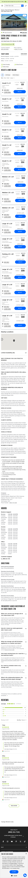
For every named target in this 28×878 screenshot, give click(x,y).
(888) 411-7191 (6, 558)
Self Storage (8, 74)
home (2, 9)
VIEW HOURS (24, 53)
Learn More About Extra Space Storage (13, 836)
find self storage (9, 9)
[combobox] (15, 5)
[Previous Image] (3, 21)
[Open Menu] (2, 5)
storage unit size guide (9, 649)
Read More (14, 805)
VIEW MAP (24, 32)
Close (14, 871)
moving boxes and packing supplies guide (10, 660)
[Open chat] (25, 875)
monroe (17, 9)
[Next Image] (25, 21)
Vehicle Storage (16, 74)
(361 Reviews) (8, 32)
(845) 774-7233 (18, 49)
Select (20, 91)
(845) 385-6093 (4, 49)
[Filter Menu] (2, 75)
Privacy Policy (13, 863)
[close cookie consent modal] (26, 854)
